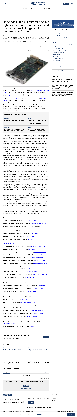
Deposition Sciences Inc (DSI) (60, 37)
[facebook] (21, 50)
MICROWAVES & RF (38, 407)
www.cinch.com (32, 249)
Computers (24, 11)
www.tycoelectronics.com (9, 323)
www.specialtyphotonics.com (27, 302)
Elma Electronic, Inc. (57, 42)
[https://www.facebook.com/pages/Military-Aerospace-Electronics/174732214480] (52, 400)
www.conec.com (35, 233)
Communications (45, 11)
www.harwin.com (28, 280)
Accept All (71, 414)
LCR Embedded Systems (58, 52)
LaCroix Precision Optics (58, 50)
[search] (6, 4)
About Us (4, 411)
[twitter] (26, 50)
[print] (48, 50)
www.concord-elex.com (40, 252)
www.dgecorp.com (40, 260)
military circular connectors (15, 95)
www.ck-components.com (38, 246)
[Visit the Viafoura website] (46, 378)
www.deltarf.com (45, 266)
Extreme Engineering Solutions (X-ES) (61, 44)
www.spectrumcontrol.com (37, 310)
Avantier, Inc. (56, 33)
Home (4, 18)
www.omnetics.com (41, 305)
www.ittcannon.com (40, 288)
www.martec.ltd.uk (39, 296)
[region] (26, 375)
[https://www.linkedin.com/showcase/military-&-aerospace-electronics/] (54, 400)
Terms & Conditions (29, 411)
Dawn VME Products (57, 35)
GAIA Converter (56, 46)
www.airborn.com (28, 230)
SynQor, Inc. (56, 64)
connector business (25, 104)
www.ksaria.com (32, 291)
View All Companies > (63, 70)
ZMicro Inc (55, 67)
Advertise (9, 411)
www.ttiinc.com (29, 319)
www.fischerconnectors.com (40, 274)
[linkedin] (24, 50)
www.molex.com (26, 299)
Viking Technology (57, 66)
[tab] (6, 372)
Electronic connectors (8, 88)
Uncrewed (31, 11)
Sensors (53, 11)
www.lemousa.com (34, 294)
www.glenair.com (29, 277)
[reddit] (28, 50)
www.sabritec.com (27, 307)
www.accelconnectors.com (39, 223)
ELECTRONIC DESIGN (47, 407)
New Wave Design (57, 58)
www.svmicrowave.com (39, 313)
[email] (30, 50)
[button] (4, 4)
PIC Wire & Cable (57, 60)
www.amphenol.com (32, 236)
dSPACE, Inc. (56, 39)
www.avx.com (30, 239)
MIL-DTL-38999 (15, 98)
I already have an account (26, 388)
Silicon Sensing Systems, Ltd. (59, 62)
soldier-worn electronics (37, 90)
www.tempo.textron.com (32, 316)
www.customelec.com (37, 257)
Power (37, 11)
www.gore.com (34, 326)
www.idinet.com (41, 285)
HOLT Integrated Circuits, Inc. (59, 48)
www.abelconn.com (33, 220)
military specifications (29, 94)
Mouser (54, 56)
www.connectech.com (40, 254)
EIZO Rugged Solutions (58, 41)
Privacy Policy (22, 411)
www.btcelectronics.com (9, 243)
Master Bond (56, 54)
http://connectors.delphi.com (40, 263)
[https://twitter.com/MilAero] (56, 400)
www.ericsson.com (30, 268)
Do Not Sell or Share (15, 411)
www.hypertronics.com (36, 282)
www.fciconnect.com (31, 271)
